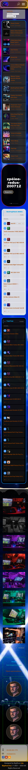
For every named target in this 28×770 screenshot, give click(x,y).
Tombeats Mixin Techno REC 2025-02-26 (14, 356)
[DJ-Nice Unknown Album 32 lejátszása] (5, 294)
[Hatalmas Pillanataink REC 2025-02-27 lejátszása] (5, 362)
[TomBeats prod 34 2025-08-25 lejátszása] (5, 396)
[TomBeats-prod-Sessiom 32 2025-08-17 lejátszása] (5, 407)
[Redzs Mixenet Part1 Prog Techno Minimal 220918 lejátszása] (5, 429)
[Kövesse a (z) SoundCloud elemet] (9, 757)
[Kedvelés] (5, 358)
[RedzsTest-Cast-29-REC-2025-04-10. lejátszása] (5, 385)
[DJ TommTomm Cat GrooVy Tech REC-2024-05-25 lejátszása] (5, 305)
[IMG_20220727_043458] (14, 624)
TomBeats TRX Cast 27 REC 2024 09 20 (14, 242)
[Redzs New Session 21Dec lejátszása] (5, 330)
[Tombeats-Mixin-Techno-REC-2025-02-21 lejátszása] (5, 341)
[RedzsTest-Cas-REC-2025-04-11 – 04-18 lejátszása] (5, 373)
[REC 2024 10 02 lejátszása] (5, 272)
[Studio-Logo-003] (14, 532)
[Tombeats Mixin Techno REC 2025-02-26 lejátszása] (5, 352)
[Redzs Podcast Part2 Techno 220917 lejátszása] (5, 440)
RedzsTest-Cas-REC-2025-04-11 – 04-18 (14, 377)
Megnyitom (8, 192)
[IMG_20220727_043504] (14, 569)
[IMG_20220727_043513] (14, 587)
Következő (21, 648)
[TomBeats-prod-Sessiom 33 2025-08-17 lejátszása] (5, 418)
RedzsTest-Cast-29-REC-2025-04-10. (14, 388)
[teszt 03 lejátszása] (5, 223)
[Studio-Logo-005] (14, 513)
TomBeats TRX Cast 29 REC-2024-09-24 (14, 253)
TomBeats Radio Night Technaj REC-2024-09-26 (14, 264)
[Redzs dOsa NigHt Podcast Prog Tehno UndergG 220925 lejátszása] (5, 462)
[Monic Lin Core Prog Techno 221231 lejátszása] (5, 473)
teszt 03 (13, 223)
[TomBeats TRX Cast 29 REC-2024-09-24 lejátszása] (5, 250)
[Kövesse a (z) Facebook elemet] (3, 757)
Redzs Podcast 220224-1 (11, 284)
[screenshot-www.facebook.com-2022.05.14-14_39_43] (14, 643)
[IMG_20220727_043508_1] (14, 606)
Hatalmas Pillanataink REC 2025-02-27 (14, 366)
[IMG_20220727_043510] (14, 550)
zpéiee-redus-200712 (14, 182)
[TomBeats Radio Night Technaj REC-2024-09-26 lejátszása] (5, 261)
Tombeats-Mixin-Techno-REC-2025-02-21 (14, 345)
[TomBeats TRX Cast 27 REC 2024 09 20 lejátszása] (5, 239)
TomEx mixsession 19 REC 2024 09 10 (14, 231)
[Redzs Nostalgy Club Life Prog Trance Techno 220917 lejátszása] (5, 451)
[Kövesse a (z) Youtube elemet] (6, 757)
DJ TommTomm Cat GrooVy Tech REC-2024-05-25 (14, 308)
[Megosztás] (23, 223)
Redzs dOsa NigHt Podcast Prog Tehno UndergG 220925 (14, 465)
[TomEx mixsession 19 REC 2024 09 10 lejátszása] (5, 228)
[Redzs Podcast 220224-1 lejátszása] (5, 280)
